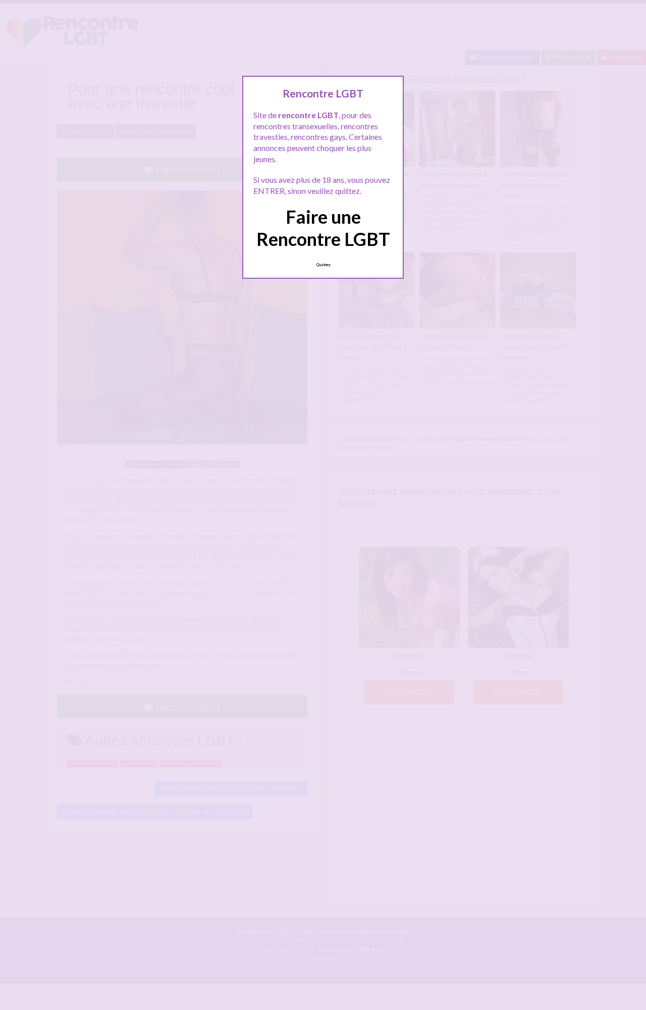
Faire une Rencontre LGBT (323, 227)
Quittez (323, 264)
